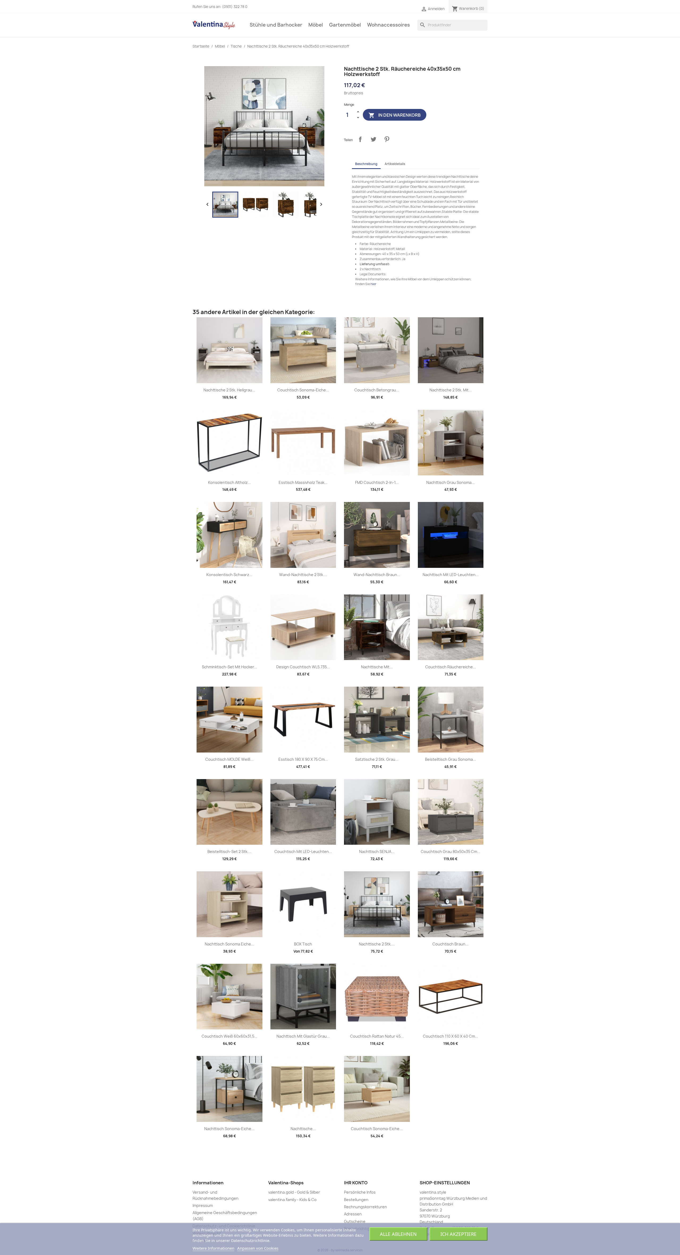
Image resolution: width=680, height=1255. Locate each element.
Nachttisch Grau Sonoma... (450, 482)
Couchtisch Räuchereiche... (450, 666)
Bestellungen (356, 1199)
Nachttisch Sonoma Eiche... (229, 943)
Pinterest (386, 139)
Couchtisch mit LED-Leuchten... (303, 851)
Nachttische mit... (377, 666)
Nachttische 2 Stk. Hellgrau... (229, 389)
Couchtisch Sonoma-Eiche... (303, 389)
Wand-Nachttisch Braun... (377, 574)
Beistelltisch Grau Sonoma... (450, 759)
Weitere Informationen (213, 1248)
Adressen (353, 1213)
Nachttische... (303, 1128)
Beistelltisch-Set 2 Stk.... (229, 851)
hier (373, 284)
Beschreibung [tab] (366, 164)
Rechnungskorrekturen (365, 1206)
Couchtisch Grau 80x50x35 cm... (450, 851)
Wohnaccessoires (388, 25)
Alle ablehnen (398, 1234)
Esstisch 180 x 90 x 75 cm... (303, 759)
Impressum (203, 1205)
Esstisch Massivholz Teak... (303, 482)
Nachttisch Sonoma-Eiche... (229, 1128)
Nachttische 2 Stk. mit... (451, 389)
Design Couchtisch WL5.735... (303, 666)
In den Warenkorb (394, 115)
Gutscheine (355, 1221)
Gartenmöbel (345, 25)
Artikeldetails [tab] (395, 164)
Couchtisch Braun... (450, 943)
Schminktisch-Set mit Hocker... (229, 666)
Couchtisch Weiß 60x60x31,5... (229, 1036)
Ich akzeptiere (458, 1234)
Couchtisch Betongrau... (376, 389)
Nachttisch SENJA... (376, 851)
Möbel (315, 25)
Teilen (360, 139)
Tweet (373, 139)
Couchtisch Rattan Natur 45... (377, 1036)
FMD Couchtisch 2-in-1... (377, 482)
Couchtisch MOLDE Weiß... (229, 759)
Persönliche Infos (360, 1192)
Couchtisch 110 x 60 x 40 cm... (450, 1036)
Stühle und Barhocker (276, 25)
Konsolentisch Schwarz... (229, 574)
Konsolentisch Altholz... (229, 482)
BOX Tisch (303, 943)
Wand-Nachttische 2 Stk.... (303, 574)
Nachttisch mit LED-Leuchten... (451, 574)
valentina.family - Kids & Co (292, 1199)
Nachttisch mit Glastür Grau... (303, 1036)
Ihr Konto (356, 1183)
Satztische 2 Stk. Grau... (376, 759)
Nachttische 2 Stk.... (377, 943)
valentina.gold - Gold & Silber (294, 1192)
